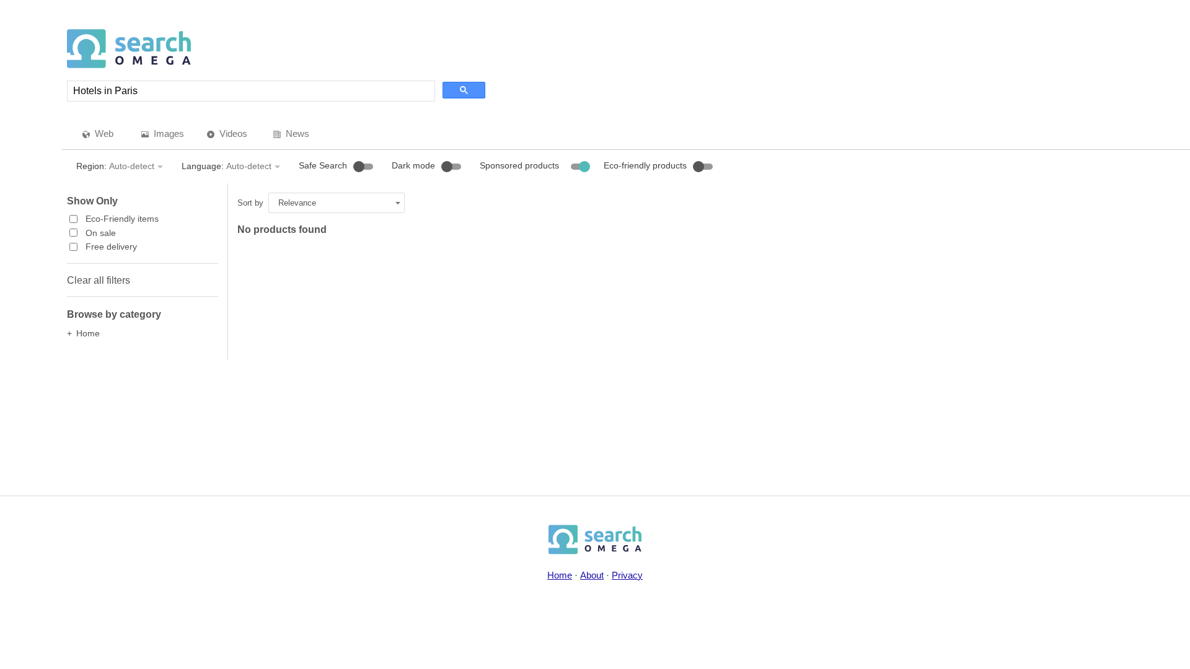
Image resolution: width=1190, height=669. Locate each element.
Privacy (627, 575)
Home (559, 575)
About (592, 575)
